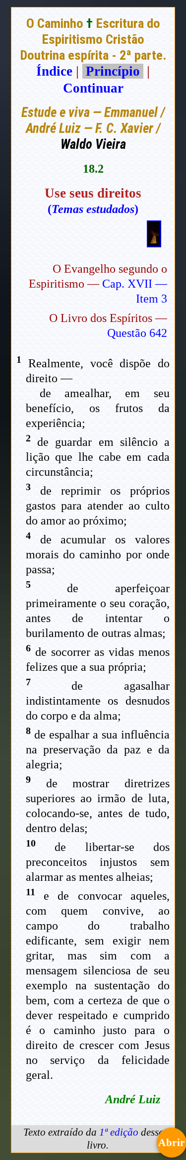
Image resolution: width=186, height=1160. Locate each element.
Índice (54, 71)
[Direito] (154, 242)
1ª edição (118, 1132)
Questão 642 (137, 332)
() (93, 209)
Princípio (112, 71)
